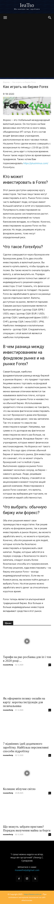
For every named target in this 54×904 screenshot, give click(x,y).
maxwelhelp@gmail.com (27, 870)
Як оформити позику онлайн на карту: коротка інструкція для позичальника (24, 702)
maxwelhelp (8, 665)
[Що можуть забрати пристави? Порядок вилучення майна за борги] (27, 811)
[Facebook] (19, 879)
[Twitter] (35, 879)
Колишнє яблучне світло (19, 789)
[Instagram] (27, 879)
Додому (6, 82)
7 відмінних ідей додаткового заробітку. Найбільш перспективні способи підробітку (26, 747)
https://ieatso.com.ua (32, 894)
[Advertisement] (27, 50)
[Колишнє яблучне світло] (27, 773)
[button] (5, 18)
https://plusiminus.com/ (35, 163)
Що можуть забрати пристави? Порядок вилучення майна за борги (26, 828)
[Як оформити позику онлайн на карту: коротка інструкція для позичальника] (27, 683)
